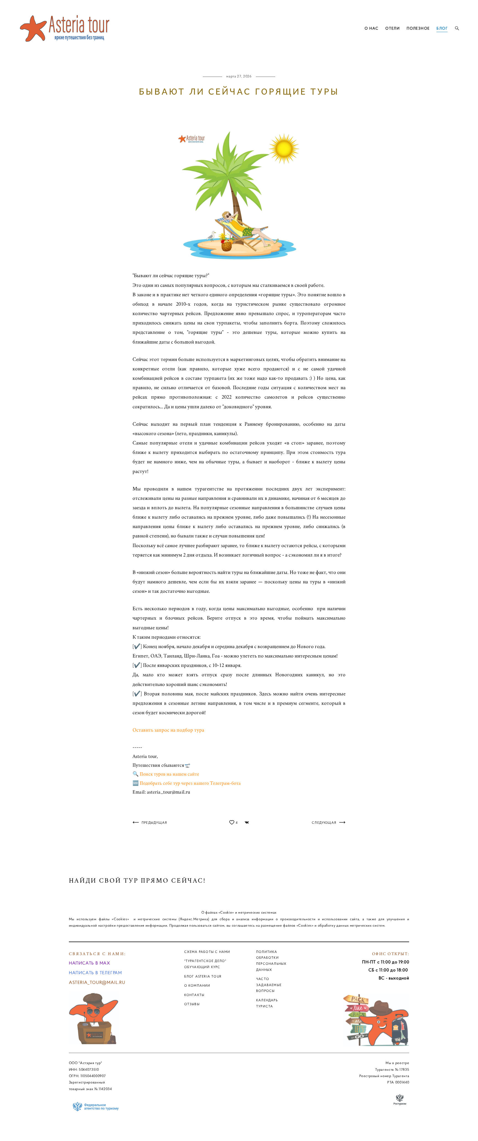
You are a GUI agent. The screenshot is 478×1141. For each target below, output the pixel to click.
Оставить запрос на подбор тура (168, 730)
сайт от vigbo (239, 1128)
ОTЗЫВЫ (192, 1004)
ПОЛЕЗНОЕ (418, 28)
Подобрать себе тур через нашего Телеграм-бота (190, 783)
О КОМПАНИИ (197, 985)
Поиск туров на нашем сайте (169, 774)
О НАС (371, 28)
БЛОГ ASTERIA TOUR (203, 976)
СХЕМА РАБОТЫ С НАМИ (207, 952)
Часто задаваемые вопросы (269, 985)
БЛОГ (442, 28)
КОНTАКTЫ (194, 995)
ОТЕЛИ (392, 28)
